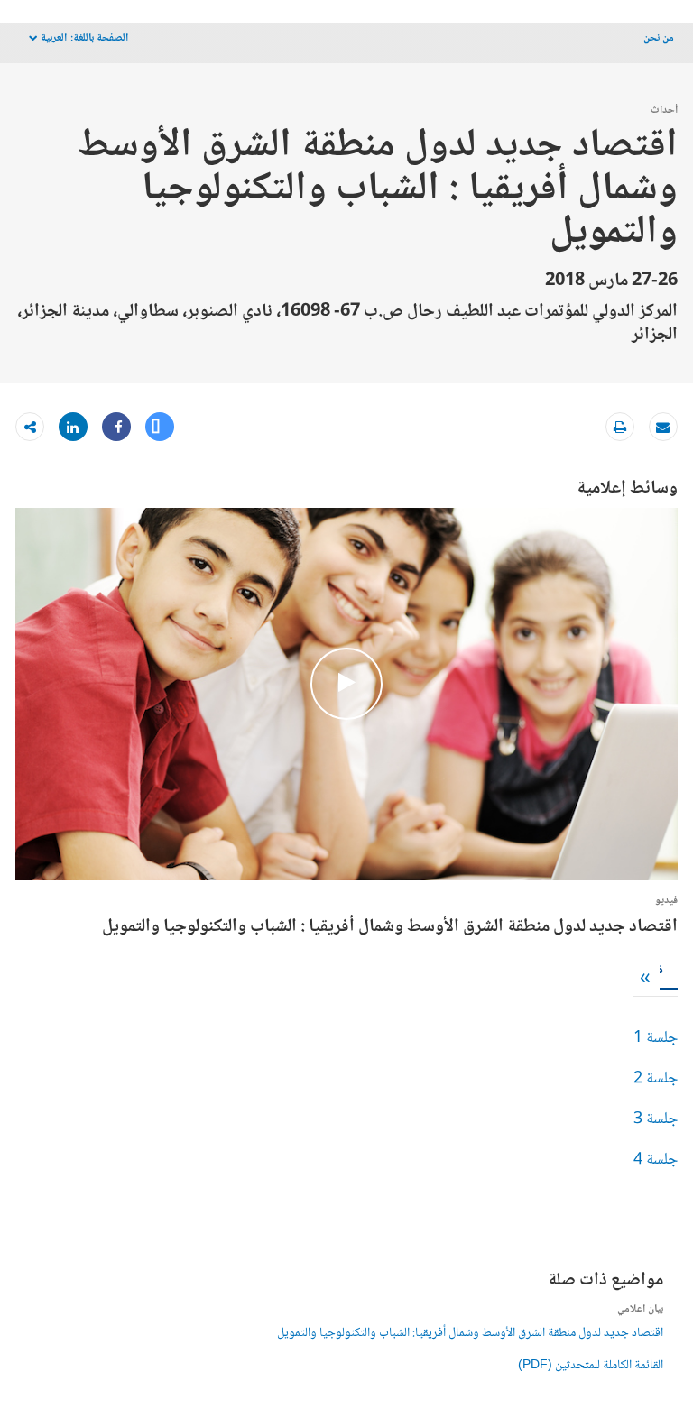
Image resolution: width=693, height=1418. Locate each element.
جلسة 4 (655, 1160)
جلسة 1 (655, 1038)
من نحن (658, 38)
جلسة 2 (655, 1078)
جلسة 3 (655, 1119)
